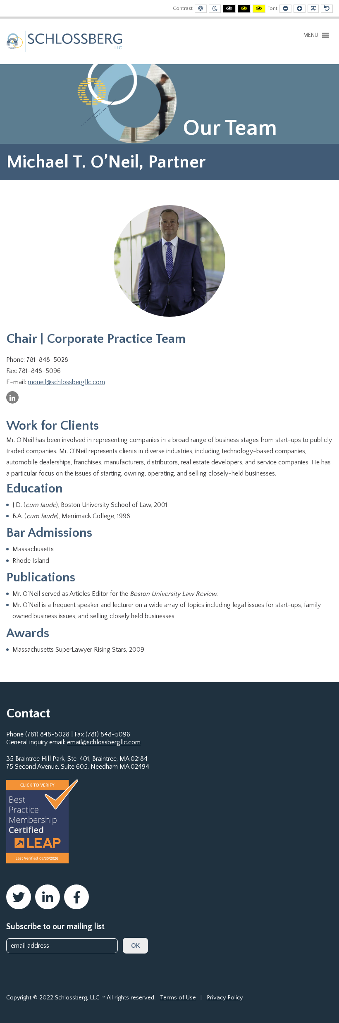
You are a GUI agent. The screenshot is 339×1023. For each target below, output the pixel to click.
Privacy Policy (225, 997)
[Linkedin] (12, 397)
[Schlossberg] (64, 41)
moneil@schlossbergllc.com (66, 382)
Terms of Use (178, 997)
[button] (310, 35)
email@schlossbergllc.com (104, 742)
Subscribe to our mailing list (55, 926)
